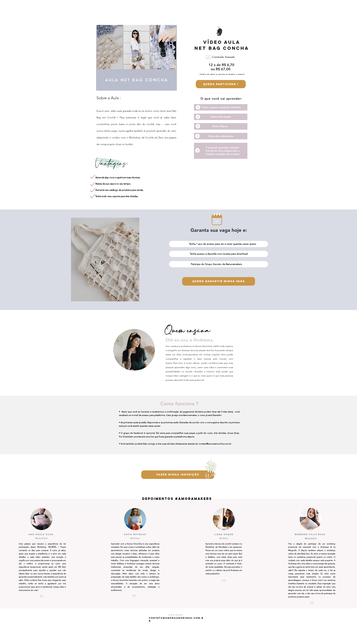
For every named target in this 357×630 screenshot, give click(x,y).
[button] (220, 107)
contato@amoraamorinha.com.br (215, 443)
